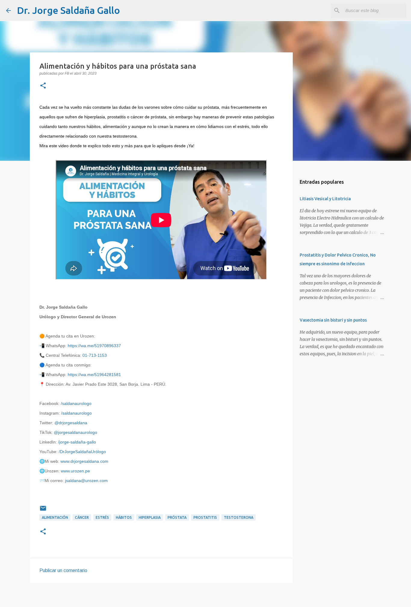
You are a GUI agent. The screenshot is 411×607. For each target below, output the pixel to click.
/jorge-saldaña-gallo (77, 442)
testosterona (238, 517)
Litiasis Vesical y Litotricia (325, 198)
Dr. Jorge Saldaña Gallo (68, 10)
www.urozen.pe (75, 470)
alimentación (55, 517)
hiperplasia (150, 517)
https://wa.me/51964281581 (94, 374)
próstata (177, 517)
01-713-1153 (94, 355)
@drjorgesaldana (70, 422)
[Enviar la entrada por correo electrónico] (43, 510)
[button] (43, 86)
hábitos (124, 517)
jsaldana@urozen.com (86, 480)
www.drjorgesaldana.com (84, 461)
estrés (102, 517)
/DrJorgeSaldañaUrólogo (82, 451)
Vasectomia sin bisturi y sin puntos (333, 320)
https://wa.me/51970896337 (94, 345)
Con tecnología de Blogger (209, 598)
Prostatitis (205, 517)
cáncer (82, 517)
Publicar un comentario (63, 570)
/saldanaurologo (76, 403)
